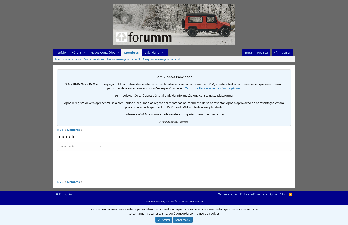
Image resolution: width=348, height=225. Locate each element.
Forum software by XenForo (174, 201)
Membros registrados (68, 59)
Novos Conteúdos (103, 52)
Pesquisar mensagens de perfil (161, 59)
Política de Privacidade (253, 194)
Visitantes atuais (94, 59)
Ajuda (273, 194)
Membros (131, 52)
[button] (85, 52)
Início (62, 52)
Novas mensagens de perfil (123, 59)
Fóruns (77, 52)
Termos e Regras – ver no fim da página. (213, 88)
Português (65, 194)
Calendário (152, 52)
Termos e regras (227, 194)
